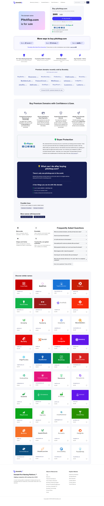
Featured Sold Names (51, 478)
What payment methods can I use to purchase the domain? (68, 247)
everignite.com (57, 346)
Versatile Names (44, 2)
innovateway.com (57, 456)
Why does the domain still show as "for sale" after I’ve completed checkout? (69, 259)
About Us (48, 476)
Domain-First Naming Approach (53, 484)
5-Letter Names (72, 480)
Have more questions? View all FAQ (62, 264)
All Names (63, 2)
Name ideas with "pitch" (26, 216)
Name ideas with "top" (39, 216)
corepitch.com (20, 291)
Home (47, 492)
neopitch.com (57, 309)
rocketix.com (57, 438)
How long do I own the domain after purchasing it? (66, 254)
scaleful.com (19, 401)
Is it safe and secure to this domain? (62, 239)
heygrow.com (19, 420)
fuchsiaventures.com (40, 383)
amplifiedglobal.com (58, 419)
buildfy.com (19, 346)
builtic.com (19, 438)
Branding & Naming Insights (52, 482)
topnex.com (75, 291)
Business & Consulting (26, 208)
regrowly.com (38, 420)
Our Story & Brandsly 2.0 (51, 486)
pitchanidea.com (20, 309)
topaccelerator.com (58, 291)
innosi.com (75, 401)
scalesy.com (56, 365)
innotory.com (75, 346)
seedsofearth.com (39, 438)
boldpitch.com (38, 291)
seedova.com (57, 383)
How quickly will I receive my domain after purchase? (66, 243)
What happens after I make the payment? (64, 251)
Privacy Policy (49, 490)
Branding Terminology (51, 488)
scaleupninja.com (20, 383)
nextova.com (38, 328)
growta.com (19, 328)
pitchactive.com (39, 309)
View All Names (72, 484)
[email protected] (56, 192)
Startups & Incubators (38, 208)
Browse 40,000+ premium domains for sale (52, 90)
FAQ (47, 474)
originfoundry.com (20, 364)
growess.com (38, 401)
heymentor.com (39, 364)
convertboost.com (20, 456)
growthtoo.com (76, 420)
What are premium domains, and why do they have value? (67, 231)
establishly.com (57, 328)
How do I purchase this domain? (61, 235)
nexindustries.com (76, 364)
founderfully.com (76, 456)
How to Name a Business (51, 480)
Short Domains (54, 2)
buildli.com (38, 346)
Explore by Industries (73, 474)
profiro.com (56, 401)
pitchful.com (75, 309)
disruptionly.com (76, 383)
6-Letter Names (72, 482)
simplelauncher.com (39, 456)
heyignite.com (76, 438)
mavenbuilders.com (77, 328)
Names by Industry (34, 2)
